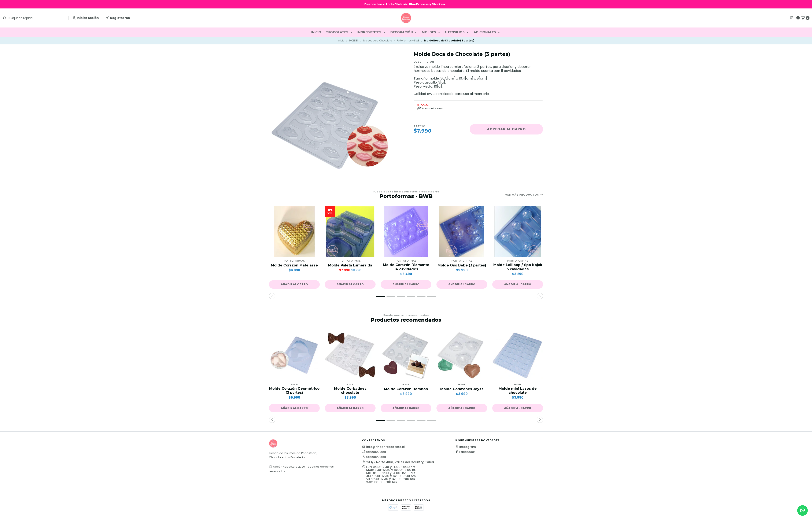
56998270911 (376, 451)
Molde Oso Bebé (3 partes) (462, 265)
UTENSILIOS (455, 32)
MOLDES (429, 32)
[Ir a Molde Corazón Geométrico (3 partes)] (294, 355)
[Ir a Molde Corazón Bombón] (406, 355)
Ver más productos (522, 194)
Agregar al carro (506, 129)
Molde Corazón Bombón (406, 389)
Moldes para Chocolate (377, 40)
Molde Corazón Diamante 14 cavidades (406, 267)
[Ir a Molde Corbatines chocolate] (350, 355)
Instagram (467, 446)
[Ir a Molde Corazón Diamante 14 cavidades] (406, 231)
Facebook (467, 451)
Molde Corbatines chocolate (350, 391)
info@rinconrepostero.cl (385, 446)
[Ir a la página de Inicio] (406, 18)
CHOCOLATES (337, 32)
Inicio (341, 40)
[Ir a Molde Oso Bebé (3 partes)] (461, 231)
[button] (294, 284)
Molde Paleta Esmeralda (350, 265)
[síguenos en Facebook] (798, 17)
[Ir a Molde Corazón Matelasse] (294, 231)
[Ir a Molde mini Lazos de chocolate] (517, 355)
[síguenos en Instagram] (792, 17)
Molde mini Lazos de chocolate (518, 391)
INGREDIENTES (369, 32)
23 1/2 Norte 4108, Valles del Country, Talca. (400, 462)
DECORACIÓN (402, 32)
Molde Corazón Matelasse (294, 265)
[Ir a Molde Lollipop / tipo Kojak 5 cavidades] (517, 231)
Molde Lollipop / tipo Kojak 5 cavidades (517, 267)
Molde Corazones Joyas (461, 389)
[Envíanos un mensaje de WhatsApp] (802, 510)
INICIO (316, 32)
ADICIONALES (485, 32)
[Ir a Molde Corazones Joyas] (461, 355)
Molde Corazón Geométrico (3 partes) (294, 391)
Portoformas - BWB (408, 40)
